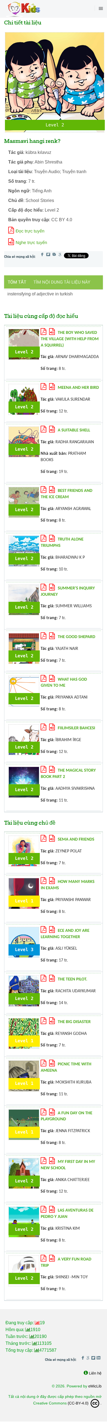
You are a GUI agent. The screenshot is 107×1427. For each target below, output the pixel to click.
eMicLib (95, 1386)
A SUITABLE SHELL (74, 430)
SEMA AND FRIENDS (76, 839)
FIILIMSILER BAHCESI (76, 728)
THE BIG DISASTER (74, 1022)
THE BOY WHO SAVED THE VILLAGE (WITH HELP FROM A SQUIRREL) (69, 339)
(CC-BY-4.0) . (85, 1403)
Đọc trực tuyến (30, 231)
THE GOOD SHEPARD (76, 637)
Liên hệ (95, 1373)
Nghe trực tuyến (31, 242)
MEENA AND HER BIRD (78, 388)
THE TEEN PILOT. (72, 979)
